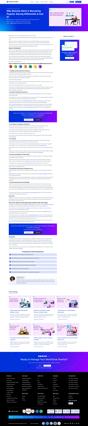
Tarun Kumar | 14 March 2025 (62, 319)
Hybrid (23, 398)
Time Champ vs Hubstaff (73, 382)
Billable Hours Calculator (42, 402)
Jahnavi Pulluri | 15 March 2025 (15, 319)
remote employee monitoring (47, 204)
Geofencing (9, 394)
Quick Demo (78, 1)
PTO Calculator (40, 400)
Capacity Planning (25, 380)
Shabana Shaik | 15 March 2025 (39, 319)
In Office (23, 400)
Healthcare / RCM (41, 386)
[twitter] (74, 423)
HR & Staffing (40, 384)
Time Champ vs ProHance (73, 384)
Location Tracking (10, 392)
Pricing (42, 1)
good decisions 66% (29, 163)
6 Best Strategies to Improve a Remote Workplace (43, 338)
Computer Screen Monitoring (12, 398)
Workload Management (26, 384)
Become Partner (56, 386)
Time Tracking (9, 380)
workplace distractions (28, 100)
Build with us (55, 384)
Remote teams (11, 173)
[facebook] (70, 423)
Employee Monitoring (11, 384)
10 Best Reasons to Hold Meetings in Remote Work (66, 311)
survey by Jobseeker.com (45, 42)
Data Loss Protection (11, 400)
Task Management (10, 390)
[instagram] (72, 423)
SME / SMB (70, 398)
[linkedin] (76, 423)
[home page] (13, 2)
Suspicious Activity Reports (12, 402)
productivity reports (47, 211)
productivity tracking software (28, 204)
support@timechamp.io (59, 417)
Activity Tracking (10, 386)
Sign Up (40, 365)
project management (43, 173)
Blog (11, 8)
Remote (23, 396)
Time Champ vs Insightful (73, 378)
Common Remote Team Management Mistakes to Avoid (19, 311)
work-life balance (43, 145)
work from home (25, 37)
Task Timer (9, 396)
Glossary (54, 402)
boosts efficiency (30, 107)
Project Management (10, 388)
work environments (15, 104)
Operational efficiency (26, 382)
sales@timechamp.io (43, 417)
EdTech (39, 382)
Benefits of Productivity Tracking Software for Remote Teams (42, 311)
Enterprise (70, 396)
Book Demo (38, 119)
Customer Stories (56, 398)
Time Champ (8, 8)
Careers (54, 382)
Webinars (54, 400)
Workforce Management (26, 378)
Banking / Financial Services (43, 388)
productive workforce (19, 248)
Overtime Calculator (41, 398)
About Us (54, 378)
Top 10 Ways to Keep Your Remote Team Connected (19, 338)
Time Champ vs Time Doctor (73, 386)
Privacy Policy (55, 390)
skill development (39, 152)
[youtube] (78, 423)
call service (47, 58)
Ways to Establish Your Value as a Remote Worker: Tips (68, 338)
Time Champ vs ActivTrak (73, 380)
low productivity (44, 102)
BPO (38, 380)
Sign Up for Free (28, 119)
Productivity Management (27, 386)
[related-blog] (20, 335)
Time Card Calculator (41, 396)
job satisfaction (13, 136)
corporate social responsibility (31, 192)
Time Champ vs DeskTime (73, 388)
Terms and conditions (34, 423)
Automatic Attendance (11, 378)
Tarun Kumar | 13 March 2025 (62, 346)
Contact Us (55, 380)
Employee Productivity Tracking (12, 382)
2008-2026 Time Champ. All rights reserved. (18, 423)
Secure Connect (75, 417)
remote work (19, 79)
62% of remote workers (35, 93)
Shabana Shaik (13, 23)
